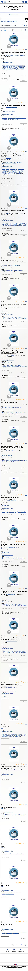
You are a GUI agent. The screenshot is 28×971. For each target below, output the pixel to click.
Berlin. (4, 265)
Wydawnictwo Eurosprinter (10, 355)
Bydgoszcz (5, 367)
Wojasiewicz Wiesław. (9, 163)
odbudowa (4, 67)
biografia (15, 69)
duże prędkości (21, 814)
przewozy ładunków (16, 735)
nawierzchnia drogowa (7, 413)
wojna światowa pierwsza (12, 67)
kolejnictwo (21, 67)
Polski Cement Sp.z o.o (10, 404)
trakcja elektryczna (20, 65)
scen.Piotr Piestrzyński (9, 690)
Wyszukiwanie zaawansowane (6, 21)
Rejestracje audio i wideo (7, 62)
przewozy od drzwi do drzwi (8, 894)
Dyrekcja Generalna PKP (11, 307)
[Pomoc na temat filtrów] (26, 26)
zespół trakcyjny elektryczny (8, 853)
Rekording (8, 213)
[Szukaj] (26, 19)
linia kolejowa (19, 116)
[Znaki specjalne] (26, 21)
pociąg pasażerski (10, 318)
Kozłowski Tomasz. (15, 217)
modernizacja (5, 66)
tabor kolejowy (15, 119)
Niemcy (3, 270)
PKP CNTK (8, 158)
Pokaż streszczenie (5, 370)
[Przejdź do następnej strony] (21, 30)
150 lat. (5, 162)
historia (7, 65)
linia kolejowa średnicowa (18, 174)
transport (8, 270)
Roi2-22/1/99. (17, 265)
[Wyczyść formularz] (24, 21)
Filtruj (4, 30)
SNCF (2, 808)
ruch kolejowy (23, 734)
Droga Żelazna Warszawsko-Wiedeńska (10, 68)
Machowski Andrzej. (15, 162)
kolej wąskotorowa (15, 366)
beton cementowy (16, 413)
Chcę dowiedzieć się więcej (8, 968)
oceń (26, 49)
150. (6, 59)
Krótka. (5, 455)
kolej (10, 171)
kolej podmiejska (18, 173)
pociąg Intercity (18, 317)
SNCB (2, 886)
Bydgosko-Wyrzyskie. (8, 360)
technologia (14, 814)
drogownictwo (22, 412)
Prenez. (5, 645)
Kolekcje (15, 21)
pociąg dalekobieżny (22, 318)
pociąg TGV (10, 118)
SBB (20, 736)
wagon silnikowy (23, 366)
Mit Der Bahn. (6, 505)
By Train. (5, 312)
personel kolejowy (10, 173)
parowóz (9, 119)
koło (16, 853)
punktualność (16, 933)
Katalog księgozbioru (14, 14)
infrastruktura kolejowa (7, 174)
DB (1, 925)
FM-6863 (4, 776)
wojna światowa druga (13, 66)
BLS (2, 728)
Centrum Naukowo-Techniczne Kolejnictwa (15, 55)
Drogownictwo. (11, 407)
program (10, 271)
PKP (19, 170)
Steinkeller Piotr (9, 69)
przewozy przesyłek (9, 892)
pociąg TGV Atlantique (7, 814)
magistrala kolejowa (16, 171)
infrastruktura (12, 65)
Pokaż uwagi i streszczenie (7, 178)
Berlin (14, 271)
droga (17, 412)
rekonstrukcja (5, 70)
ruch (19, 734)
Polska (3, 65)
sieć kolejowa (22, 66)
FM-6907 (4, 696)
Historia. (13, 59)
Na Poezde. (6, 552)
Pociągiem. (5, 599)
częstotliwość (9, 933)
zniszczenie (20, 69)
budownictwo (16, 270)
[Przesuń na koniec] (25, 30)
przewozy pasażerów (6, 735)
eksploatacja (21, 169)
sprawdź (23, 80)
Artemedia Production (8, 261)
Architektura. (11, 265)
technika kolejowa (6, 175)
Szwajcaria (7, 734)
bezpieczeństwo (13, 734)
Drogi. (4, 407)
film (14, 116)
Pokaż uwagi (4, 73)
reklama (12, 317)
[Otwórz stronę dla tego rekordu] (14, 40)
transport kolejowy (13, 169)
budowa (11, 116)
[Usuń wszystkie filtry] (24, 26)
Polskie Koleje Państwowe (11, 107)
